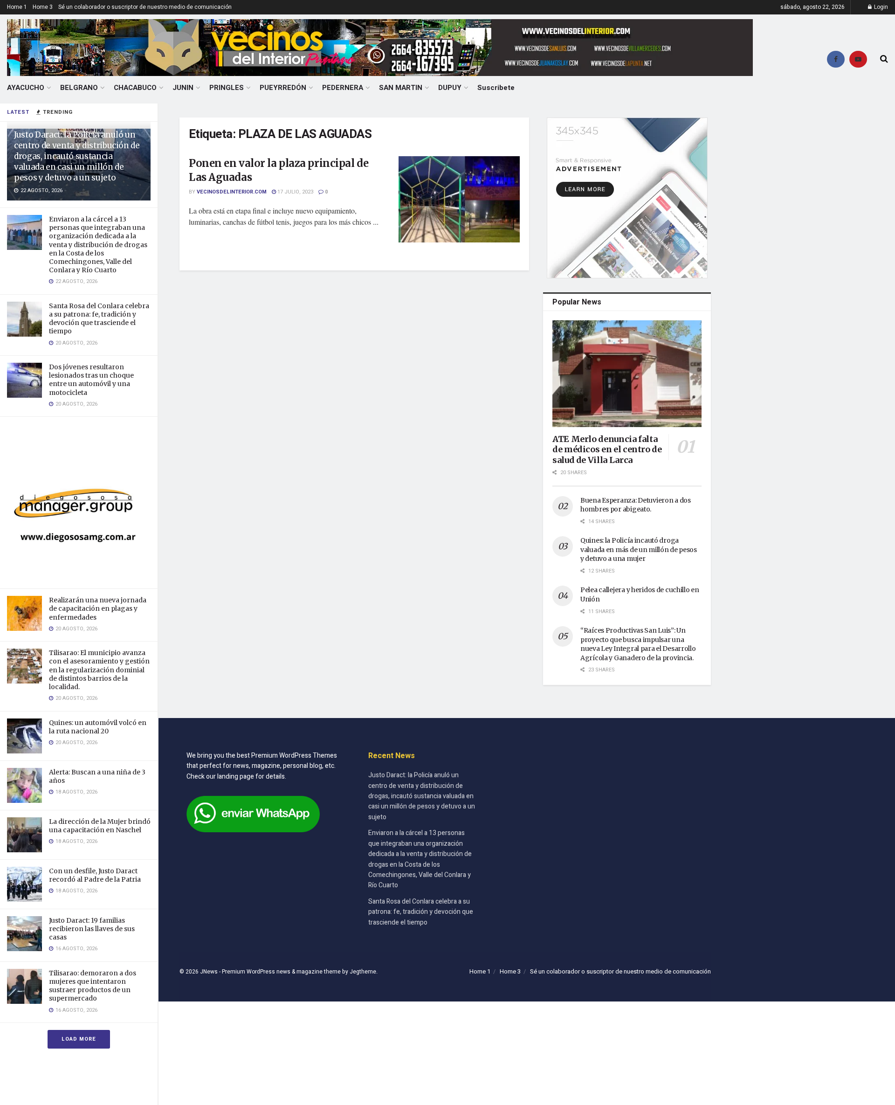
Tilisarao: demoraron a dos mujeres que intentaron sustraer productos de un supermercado (92, 986)
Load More (79, 1039)
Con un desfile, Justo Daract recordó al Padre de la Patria (95, 875)
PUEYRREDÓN (283, 88)
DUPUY (449, 88)
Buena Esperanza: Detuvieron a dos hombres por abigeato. (635, 505)
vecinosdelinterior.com (232, 192)
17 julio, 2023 (294, 192)
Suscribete (496, 88)
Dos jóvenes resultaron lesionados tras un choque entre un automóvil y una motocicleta (91, 380)
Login (880, 7)
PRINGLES (226, 88)
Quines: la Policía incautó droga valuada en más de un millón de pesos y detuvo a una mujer (638, 549)
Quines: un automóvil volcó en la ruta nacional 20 (97, 726)
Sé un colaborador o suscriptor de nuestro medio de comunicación (145, 7)
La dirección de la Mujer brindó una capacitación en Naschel (100, 825)
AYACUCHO (25, 88)
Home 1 (17, 7)
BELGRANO (79, 88)
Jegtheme (363, 971)
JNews (209, 971)
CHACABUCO (135, 88)
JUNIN (182, 88)
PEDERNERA (342, 88)
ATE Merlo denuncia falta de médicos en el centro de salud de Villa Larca (607, 449)
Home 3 (43, 7)
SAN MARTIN (400, 88)
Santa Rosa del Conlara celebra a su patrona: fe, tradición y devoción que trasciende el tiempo (99, 319)
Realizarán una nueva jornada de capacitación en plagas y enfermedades (97, 608)
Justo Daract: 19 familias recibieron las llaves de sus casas (92, 928)
